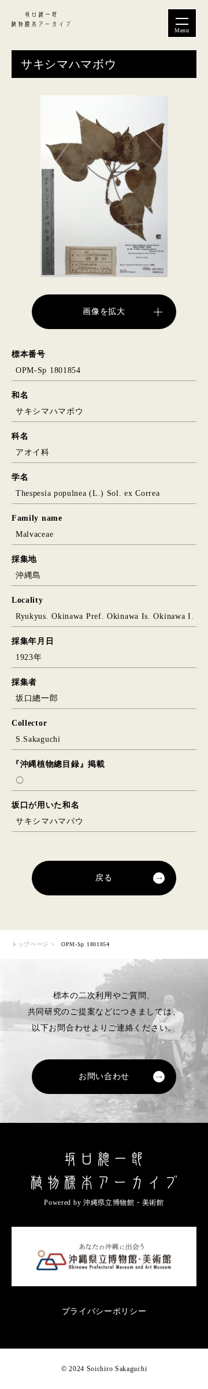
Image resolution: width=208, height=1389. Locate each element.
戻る (103, 877)
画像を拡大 (104, 311)
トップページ (30, 944)
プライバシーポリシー (104, 1311)
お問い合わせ (104, 1076)
